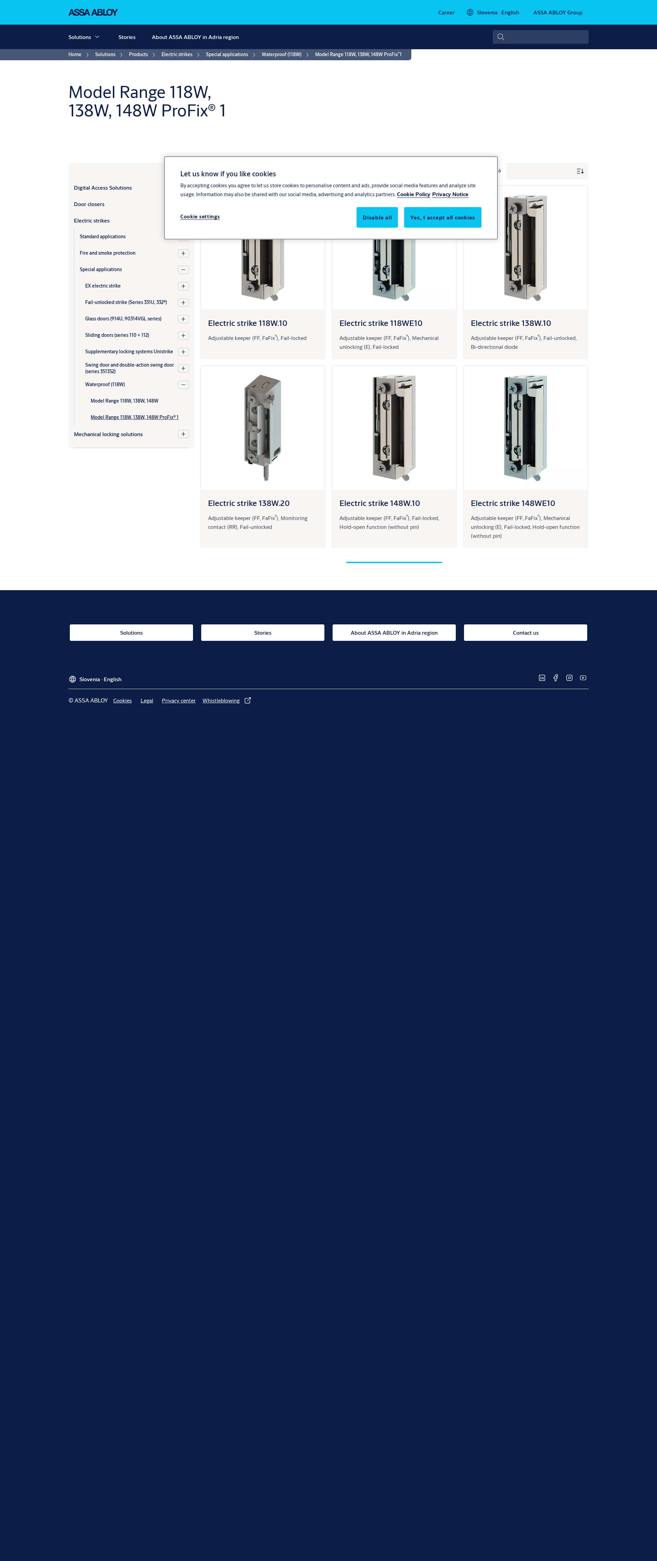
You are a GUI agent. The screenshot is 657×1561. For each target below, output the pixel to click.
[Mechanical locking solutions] (183, 434)
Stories (127, 36)
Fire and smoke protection (108, 253)
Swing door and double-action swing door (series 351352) (129, 368)
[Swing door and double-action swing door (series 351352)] (183, 368)
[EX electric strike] (183, 286)
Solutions (79, 36)
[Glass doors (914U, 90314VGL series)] (183, 319)
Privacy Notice (450, 194)
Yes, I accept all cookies (442, 217)
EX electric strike (103, 286)
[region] (331, 198)
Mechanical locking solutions (108, 433)
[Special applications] (183, 270)
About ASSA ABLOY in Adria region (195, 36)
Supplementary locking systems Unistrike (129, 351)
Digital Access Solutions (103, 187)
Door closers (89, 203)
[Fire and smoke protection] (183, 253)
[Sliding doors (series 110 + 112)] (183, 335)
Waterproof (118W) (105, 384)
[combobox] (541, 37)
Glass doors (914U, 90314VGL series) (123, 319)
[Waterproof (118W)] (183, 385)
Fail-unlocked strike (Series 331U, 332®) (126, 302)
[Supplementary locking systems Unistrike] (183, 352)
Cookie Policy (413, 194)
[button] (97, 37)
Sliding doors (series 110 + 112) (117, 335)
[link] (446, 12)
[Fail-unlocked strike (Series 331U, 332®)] (183, 303)
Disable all (377, 217)
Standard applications (103, 236)
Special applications (101, 269)
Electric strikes (92, 220)
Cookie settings (200, 216)
